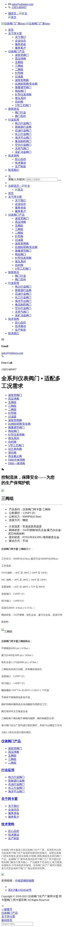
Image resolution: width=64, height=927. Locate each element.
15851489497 (19, 7)
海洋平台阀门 (23, 137)
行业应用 (13, 119)
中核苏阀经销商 (24, 880)
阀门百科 (20, 116)
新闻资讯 (13, 108)
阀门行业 (20, 112)
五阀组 (19, 62)
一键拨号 (6, 909)
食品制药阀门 (23, 141)
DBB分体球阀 (16, 459)
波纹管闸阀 (22, 80)
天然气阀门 (22, 148)
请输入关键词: (17, 179)
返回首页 (6, 920)
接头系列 (20, 98)
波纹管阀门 (22, 55)
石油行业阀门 (23, 130)
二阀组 (19, 69)
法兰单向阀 (15, 449)
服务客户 (20, 47)
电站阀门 (20, 90)
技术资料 (13, 155)
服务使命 (20, 44)
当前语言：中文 (19, 185)
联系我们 (13, 169)
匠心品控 (20, 159)
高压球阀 (20, 58)
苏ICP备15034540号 (20, 890)
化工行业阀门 (23, 134)
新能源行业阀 (23, 126)
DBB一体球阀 (16, 463)
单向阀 (12, 452)
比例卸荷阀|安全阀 (26, 83)
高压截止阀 (15, 456)
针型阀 (19, 73)
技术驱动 (20, 162)
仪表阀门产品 (16, 51)
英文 (13, 17)
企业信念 (20, 40)
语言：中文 (19, 13)
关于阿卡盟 (15, 33)
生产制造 (20, 166)
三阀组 (19, 65)
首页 (11, 29)
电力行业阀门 (23, 123)
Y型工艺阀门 (23, 105)
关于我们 (20, 37)
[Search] (59, 180)
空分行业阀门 (23, 144)
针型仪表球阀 (23, 94)
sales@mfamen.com (22, 4)
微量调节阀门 (23, 87)
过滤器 (19, 76)
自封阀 (19, 101)
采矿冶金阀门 (23, 152)
